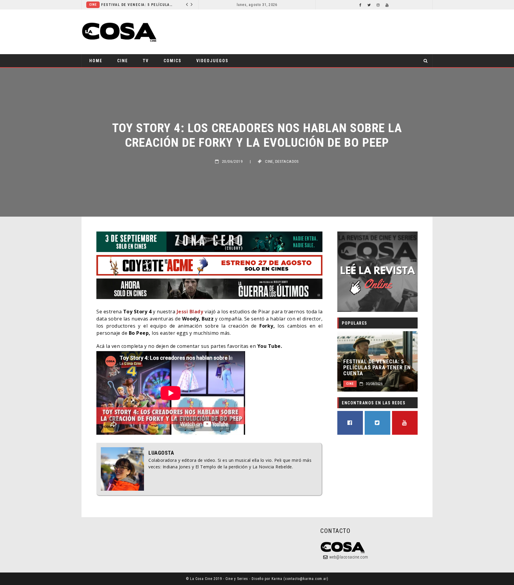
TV (146, 60)
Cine (145, 4)
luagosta (161, 453)
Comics (172, 60)
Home (95, 60)
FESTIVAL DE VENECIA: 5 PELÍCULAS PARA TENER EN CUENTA (377, 367)
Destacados (287, 161)
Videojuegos (212, 60)
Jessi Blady (190, 311)
